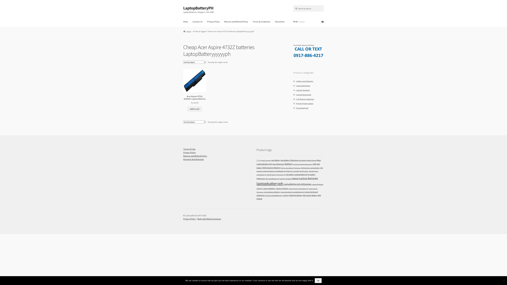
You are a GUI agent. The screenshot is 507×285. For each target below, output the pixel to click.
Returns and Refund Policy (236, 21)
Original (259, 199)
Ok (318, 280)
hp (285, 175)
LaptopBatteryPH (198, 8)
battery (289, 163)
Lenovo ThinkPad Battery (293, 195)
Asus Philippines (278, 164)
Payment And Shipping (193, 159)
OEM (319, 195)
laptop (295, 178)
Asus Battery (275, 160)
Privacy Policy (213, 21)
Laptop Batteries (303, 86)
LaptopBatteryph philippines (297, 184)
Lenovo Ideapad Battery (272, 192)
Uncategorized (302, 108)
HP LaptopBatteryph (272, 179)
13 (258, 160)
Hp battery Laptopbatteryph (296, 175)
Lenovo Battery (269, 188)
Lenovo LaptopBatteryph (273, 195)
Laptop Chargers (303, 90)
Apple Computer (266, 160)
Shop (185, 21)
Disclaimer (280, 21)
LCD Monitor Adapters (305, 99)
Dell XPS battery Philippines (275, 175)
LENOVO (259, 189)
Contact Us (198, 21)
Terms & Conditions (261, 21)
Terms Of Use (189, 149)
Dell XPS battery (304, 171)
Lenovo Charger (282, 188)
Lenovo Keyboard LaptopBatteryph (292, 192)
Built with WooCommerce (209, 219)
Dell (314, 164)
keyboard (288, 179)
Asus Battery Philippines (289, 160)
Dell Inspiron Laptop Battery (310, 168)
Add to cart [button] (194, 109)
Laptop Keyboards (303, 95)
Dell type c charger (292, 171)
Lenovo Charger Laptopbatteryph (298, 189)
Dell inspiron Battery (271, 168)
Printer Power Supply (304, 103)
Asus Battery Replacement (307, 160)
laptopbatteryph (270, 183)
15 (260, 160)
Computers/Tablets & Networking (303, 164)
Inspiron (282, 179)
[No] (503, 280)
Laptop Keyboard (317, 184)
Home (188, 31)
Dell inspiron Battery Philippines (291, 168)
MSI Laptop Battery (310, 195)
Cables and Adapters (304, 81)
